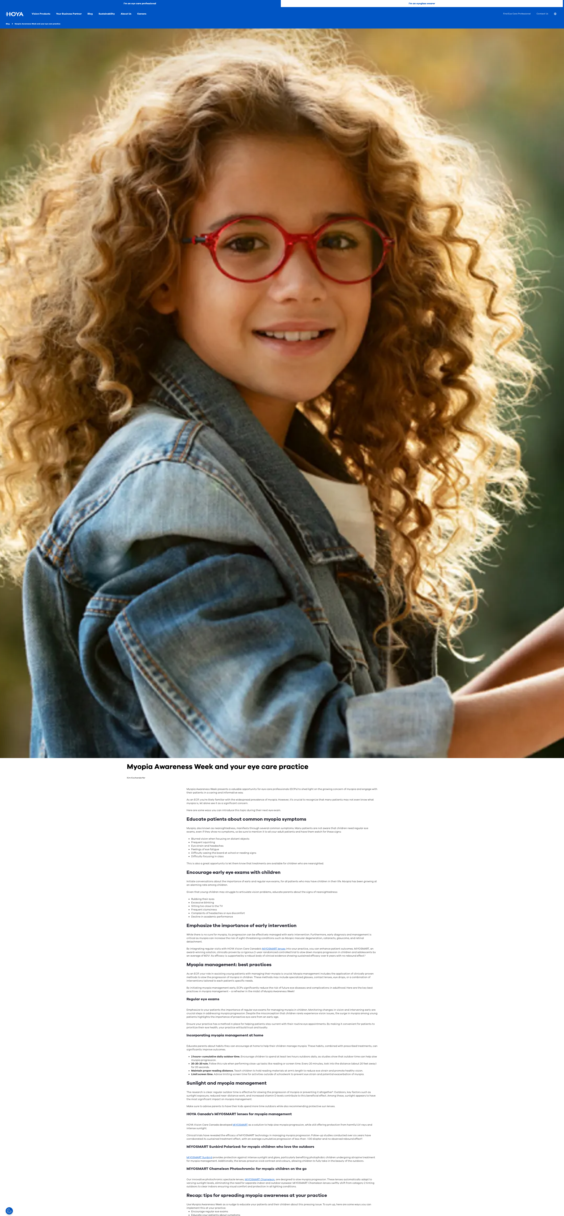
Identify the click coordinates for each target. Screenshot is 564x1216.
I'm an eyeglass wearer (422, 3)
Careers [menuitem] (141, 13)
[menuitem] (557, 14)
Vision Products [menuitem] (41, 13)
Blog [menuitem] (90, 13)
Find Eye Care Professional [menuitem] (517, 13)
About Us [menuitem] (126, 13)
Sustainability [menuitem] (107, 13)
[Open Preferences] (9, 1211)
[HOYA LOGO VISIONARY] (14, 14)
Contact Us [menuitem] (542, 13)
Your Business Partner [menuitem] (69, 13)
